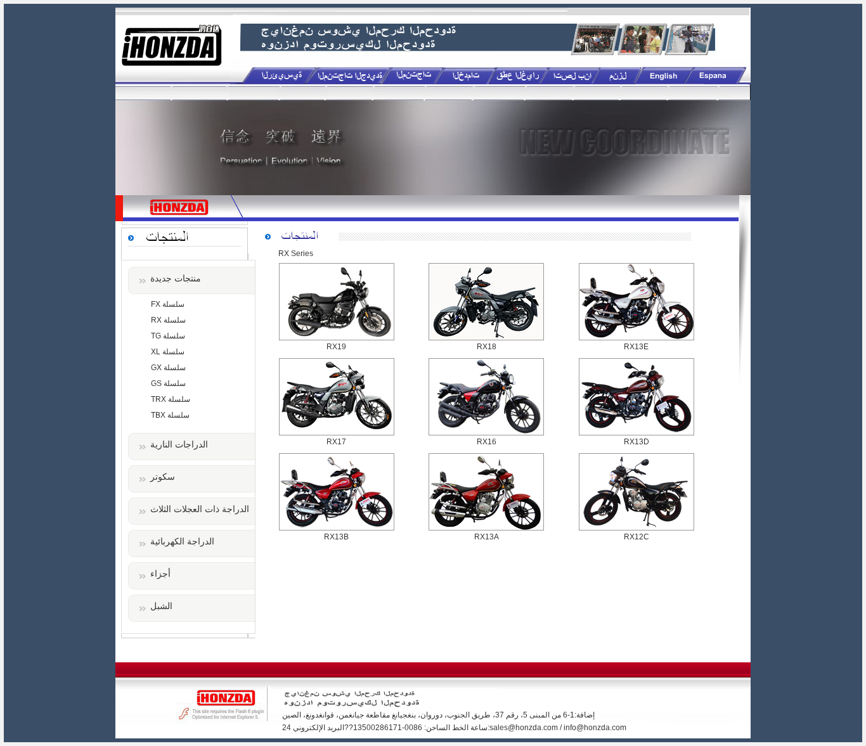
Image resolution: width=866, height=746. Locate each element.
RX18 (486, 346)
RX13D (636, 441)
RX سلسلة (168, 320)
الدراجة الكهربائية (182, 541)
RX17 (336, 441)
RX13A (486, 536)
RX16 (486, 441)
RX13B (336, 536)
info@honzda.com (595, 727)
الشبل (161, 606)
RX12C (636, 536)
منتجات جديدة (175, 278)
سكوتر (162, 477)
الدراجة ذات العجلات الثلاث (199, 509)
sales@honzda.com (523, 727)
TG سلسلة (168, 335)
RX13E (636, 346)
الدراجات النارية (179, 444)
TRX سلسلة (170, 399)
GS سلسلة (168, 383)
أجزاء (160, 574)
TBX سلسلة (170, 415)
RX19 (336, 346)
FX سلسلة (167, 304)
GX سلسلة (168, 367)
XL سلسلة (167, 351)
